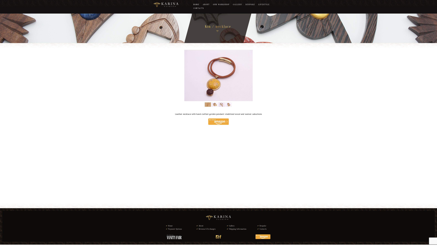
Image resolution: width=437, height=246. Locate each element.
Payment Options (175, 229)
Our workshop (221, 5)
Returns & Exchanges (207, 229)
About (206, 5)
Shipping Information (237, 229)
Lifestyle (264, 5)
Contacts (198, 8)
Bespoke (250, 5)
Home (196, 5)
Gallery (237, 5)
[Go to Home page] (217, 31)
